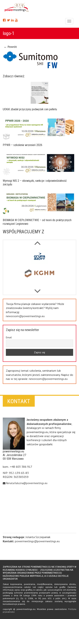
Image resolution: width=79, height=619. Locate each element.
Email (9, 337)
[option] (39, 257)
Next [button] (37, 241)
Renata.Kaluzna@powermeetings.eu (26, 483)
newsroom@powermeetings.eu (25, 316)
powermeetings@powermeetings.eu (37, 541)
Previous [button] (37, 289)
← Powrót (10, 46)
